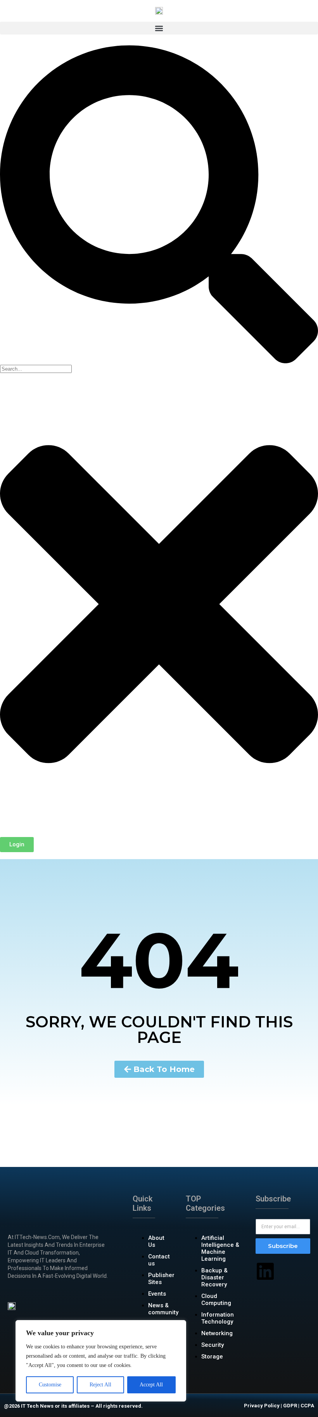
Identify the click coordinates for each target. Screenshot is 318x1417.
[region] (101, 1360)
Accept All (151, 1385)
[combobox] (36, 369)
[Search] (159, 361)
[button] (159, 28)
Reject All (100, 1385)
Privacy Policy (262, 1405)
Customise (50, 1385)
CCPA (307, 1405)
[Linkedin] (265, 1271)
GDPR (290, 1405)
